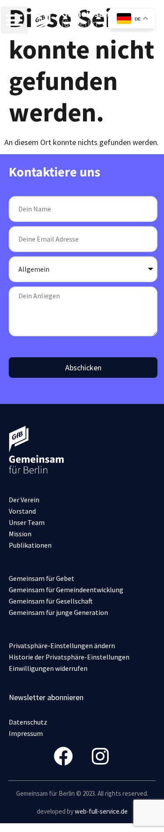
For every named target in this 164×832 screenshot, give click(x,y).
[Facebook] (63, 756)
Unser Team (27, 522)
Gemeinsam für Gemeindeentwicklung (66, 589)
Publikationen (30, 545)
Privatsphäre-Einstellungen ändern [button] (62, 645)
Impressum (26, 733)
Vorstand (22, 511)
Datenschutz (28, 722)
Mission (20, 533)
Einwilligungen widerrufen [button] (48, 668)
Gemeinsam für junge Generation (58, 612)
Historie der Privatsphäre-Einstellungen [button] (69, 656)
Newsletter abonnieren (46, 697)
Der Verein (24, 499)
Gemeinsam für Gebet (41, 578)
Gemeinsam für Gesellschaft (51, 601)
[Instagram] (100, 756)
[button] (14, 20)
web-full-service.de (101, 811)
